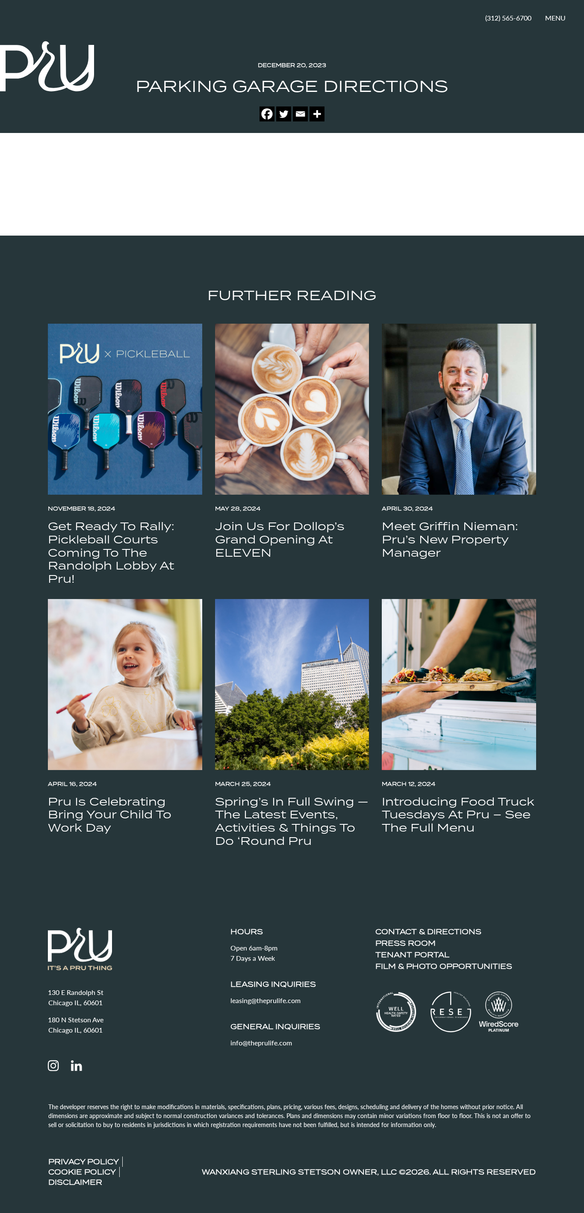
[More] (317, 113)
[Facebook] (267, 113)
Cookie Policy (82, 1172)
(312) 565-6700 (508, 18)
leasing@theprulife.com (265, 1000)
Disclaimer (75, 1182)
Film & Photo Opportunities (443, 966)
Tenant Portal (412, 954)
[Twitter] (283, 113)
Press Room (405, 943)
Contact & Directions (428, 931)
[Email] (300, 113)
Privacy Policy (83, 1161)
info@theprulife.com (261, 1043)
